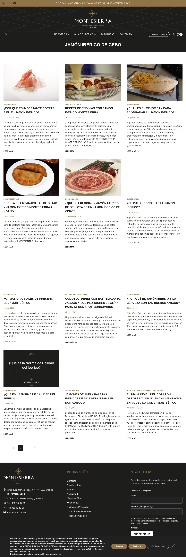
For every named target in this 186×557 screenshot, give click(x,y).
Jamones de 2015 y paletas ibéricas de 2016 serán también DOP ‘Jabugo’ (89, 398)
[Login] (173, 34)
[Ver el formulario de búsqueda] (5, 34)
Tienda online (74, 485)
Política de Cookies (77, 515)
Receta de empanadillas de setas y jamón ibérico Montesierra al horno (30, 207)
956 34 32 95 (18, 503)
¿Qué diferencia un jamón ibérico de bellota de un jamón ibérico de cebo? (92, 207)
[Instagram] (3, 3)
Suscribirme (142, 534)
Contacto (126, 34)
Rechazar (137, 546)
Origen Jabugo (72, 390)
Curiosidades (9, 104)
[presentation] (31, 82)
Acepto (135, 528)
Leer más (9, 151)
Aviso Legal (73, 502)
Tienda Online (158, 34)
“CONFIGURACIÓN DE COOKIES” (38, 546)
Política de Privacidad (78, 507)
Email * (134, 495)
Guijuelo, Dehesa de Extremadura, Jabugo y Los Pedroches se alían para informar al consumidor (93, 302)
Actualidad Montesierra (77, 295)
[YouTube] (14, 3)
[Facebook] (8, 3)
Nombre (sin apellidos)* (142, 506)
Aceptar (119, 546)
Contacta (71, 480)
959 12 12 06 (17, 507)
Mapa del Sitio (74, 498)
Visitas (70, 489)
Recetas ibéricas (73, 104)
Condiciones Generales (79, 511)
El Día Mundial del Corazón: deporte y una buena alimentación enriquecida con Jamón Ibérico (154, 398)
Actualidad (108, 34)
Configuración (157, 546)
